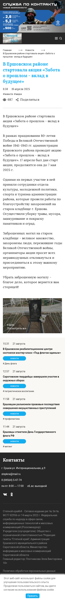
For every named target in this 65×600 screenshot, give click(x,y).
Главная (7, 50)
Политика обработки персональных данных (29, 570)
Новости (29, 50)
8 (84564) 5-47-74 (11, 480)
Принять (32, 595)
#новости (8, 94)
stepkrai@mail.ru (11, 474)
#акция (18, 94)
